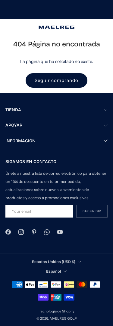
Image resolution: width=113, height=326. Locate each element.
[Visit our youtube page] (60, 232)
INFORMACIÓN (20, 140)
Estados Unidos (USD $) (53, 261)
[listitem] (56, 9)
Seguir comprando (56, 80)
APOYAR (13, 125)
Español (53, 271)
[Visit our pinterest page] (33, 232)
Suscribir (92, 211)
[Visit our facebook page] (8, 232)
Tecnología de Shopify (56, 311)
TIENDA (13, 109)
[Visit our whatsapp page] (47, 232)
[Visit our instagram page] (20, 232)
